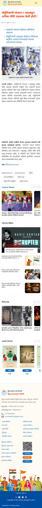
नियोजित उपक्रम (6, 436)
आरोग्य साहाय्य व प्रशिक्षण (9, 453)
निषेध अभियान (27, 433)
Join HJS (27, 457)
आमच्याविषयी (6, 422)
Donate (27, 453)
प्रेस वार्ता (4, 425)
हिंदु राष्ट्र (4, 433)
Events (27, 461)
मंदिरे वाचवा (21, 177)
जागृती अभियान (27, 425)
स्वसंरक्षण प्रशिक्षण (7, 461)
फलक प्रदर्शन (5, 450)
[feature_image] (17, 201)
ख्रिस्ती (31, 173)
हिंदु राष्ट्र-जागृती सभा (7, 446)
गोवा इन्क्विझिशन (8, 177)
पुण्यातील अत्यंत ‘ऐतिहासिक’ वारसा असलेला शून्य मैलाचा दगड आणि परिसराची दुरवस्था (17, 329)
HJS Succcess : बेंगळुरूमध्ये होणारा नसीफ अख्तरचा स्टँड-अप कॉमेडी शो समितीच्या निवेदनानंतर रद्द (19, 251)
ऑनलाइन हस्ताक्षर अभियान (31, 429)
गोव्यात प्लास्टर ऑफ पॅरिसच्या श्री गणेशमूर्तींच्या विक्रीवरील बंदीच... (11, 271)
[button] (38, 187)
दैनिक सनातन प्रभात (12, 165)
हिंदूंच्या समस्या (24, 181)
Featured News (20, 173)
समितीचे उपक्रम (27, 422)
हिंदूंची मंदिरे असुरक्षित (10, 181)
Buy (9, 370)
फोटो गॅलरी (5, 429)
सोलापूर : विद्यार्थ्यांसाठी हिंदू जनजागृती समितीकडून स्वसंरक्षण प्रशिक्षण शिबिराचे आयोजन (17, 214)
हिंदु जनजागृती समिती (15, 4)
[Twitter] (16, 497)
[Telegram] (22, 497)
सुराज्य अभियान (6, 457)
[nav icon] (36, 3)
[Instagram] (26, 497)
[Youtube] (19, 497)
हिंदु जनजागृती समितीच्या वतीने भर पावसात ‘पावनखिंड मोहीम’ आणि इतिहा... (11, 285)
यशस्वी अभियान (27, 436)
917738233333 (10, 414)
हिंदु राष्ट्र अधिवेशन (7, 442)
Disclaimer (5, 506)
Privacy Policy (14, 506)
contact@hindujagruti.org (14, 416)
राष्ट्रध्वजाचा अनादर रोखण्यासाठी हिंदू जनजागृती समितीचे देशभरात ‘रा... (11, 257)
